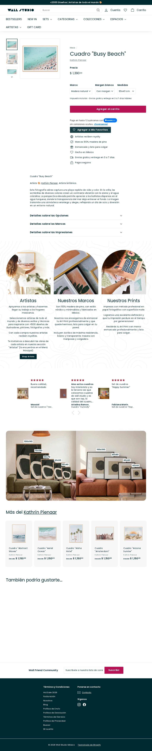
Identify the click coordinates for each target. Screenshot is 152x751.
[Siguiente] (12, 76)
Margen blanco (104, 85)
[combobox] (71, 10)
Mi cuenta (48, 729)
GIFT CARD (34, 27)
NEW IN (32, 19)
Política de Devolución (54, 712)
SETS (46, 19)
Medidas (122, 85)
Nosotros (48, 700)
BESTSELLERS (14, 19)
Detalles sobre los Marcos (48, 224)
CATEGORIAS (66, 19)
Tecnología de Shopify (89, 744)
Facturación (49, 696)
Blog (45, 704)
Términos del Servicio (54, 716)
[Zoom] (40, 58)
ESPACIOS (117, 19)
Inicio (72, 48)
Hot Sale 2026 (50, 692)
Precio (74, 67)
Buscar (46, 725)
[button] (74, 413)
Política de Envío (51, 708)
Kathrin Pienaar (78, 60)
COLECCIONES (92, 19)
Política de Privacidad (54, 720)
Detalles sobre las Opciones (49, 215)
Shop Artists (28, 356)
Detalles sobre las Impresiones (51, 232)
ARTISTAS (12, 27)
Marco (74, 85)
